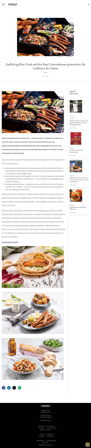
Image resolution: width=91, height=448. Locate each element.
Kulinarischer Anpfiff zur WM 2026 (78, 208)
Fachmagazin (40, 440)
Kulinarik (41, 436)
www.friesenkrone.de (10, 242)
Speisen (72, 118)
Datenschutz (51, 426)
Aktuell (72, 116)
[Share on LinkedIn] (9, 388)
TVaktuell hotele (52, 428)
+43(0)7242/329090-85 (46, 417)
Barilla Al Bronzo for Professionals (76, 151)
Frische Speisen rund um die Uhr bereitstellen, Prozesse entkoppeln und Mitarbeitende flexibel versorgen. (79, 123)
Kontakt (41, 428)
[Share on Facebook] (3, 388)
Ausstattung (50, 434)
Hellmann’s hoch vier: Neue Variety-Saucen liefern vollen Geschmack (79, 180)
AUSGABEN (45, 442)
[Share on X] (14, 388)
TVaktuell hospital (45, 430)
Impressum (41, 426)
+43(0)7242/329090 (46, 415)
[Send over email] (19, 388)
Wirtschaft (50, 436)
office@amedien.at (47, 420)
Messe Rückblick (51, 440)
